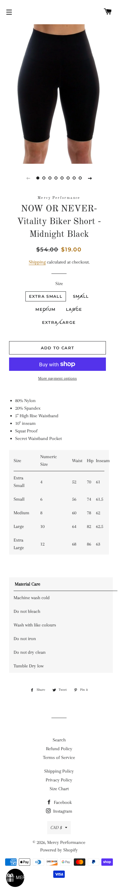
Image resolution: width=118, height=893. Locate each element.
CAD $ (56, 827)
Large (74, 309)
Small (81, 296)
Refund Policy (59, 748)
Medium (45, 309)
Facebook (62, 802)
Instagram (62, 811)
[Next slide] (90, 178)
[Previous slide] (28, 178)
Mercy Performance (66, 842)
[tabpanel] (59, 93)
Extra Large (59, 322)
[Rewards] (15, 878)
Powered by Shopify (59, 850)
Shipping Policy (59, 771)
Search (59, 740)
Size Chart (59, 788)
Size (59, 283)
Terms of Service (59, 757)
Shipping (37, 262)
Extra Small (45, 296)
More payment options (57, 378)
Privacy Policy (59, 780)
